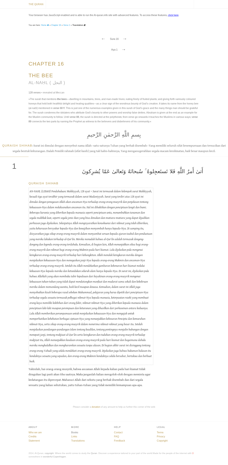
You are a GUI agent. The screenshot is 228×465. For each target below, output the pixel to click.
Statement (34, 440)
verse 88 (74, 117)
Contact (118, 432)
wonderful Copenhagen (54, 457)
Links (74, 436)
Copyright (162, 440)
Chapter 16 (56, 25)
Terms (160, 432)
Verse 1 (66, 25)
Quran (94, 453)
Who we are (35, 432)
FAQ (116, 436)
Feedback (119, 440)
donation (96, 406)
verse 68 (58, 108)
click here (173, 15)
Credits (32, 436)
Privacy (161, 436)
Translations (78, 440)
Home (44, 25)
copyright (49, 453)
